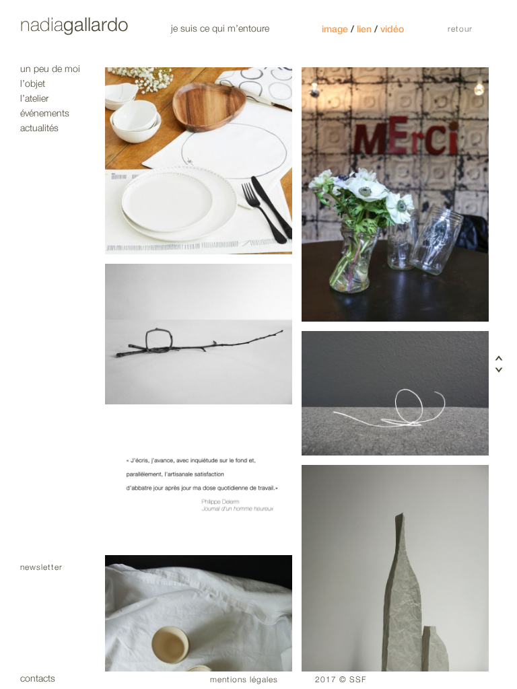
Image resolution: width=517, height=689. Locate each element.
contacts (37, 678)
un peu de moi (50, 69)
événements (44, 113)
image (335, 29)
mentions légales (244, 680)
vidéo (392, 29)
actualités (39, 128)
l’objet (32, 83)
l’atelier (34, 98)
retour (460, 29)
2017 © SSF (340, 680)
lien (364, 29)
